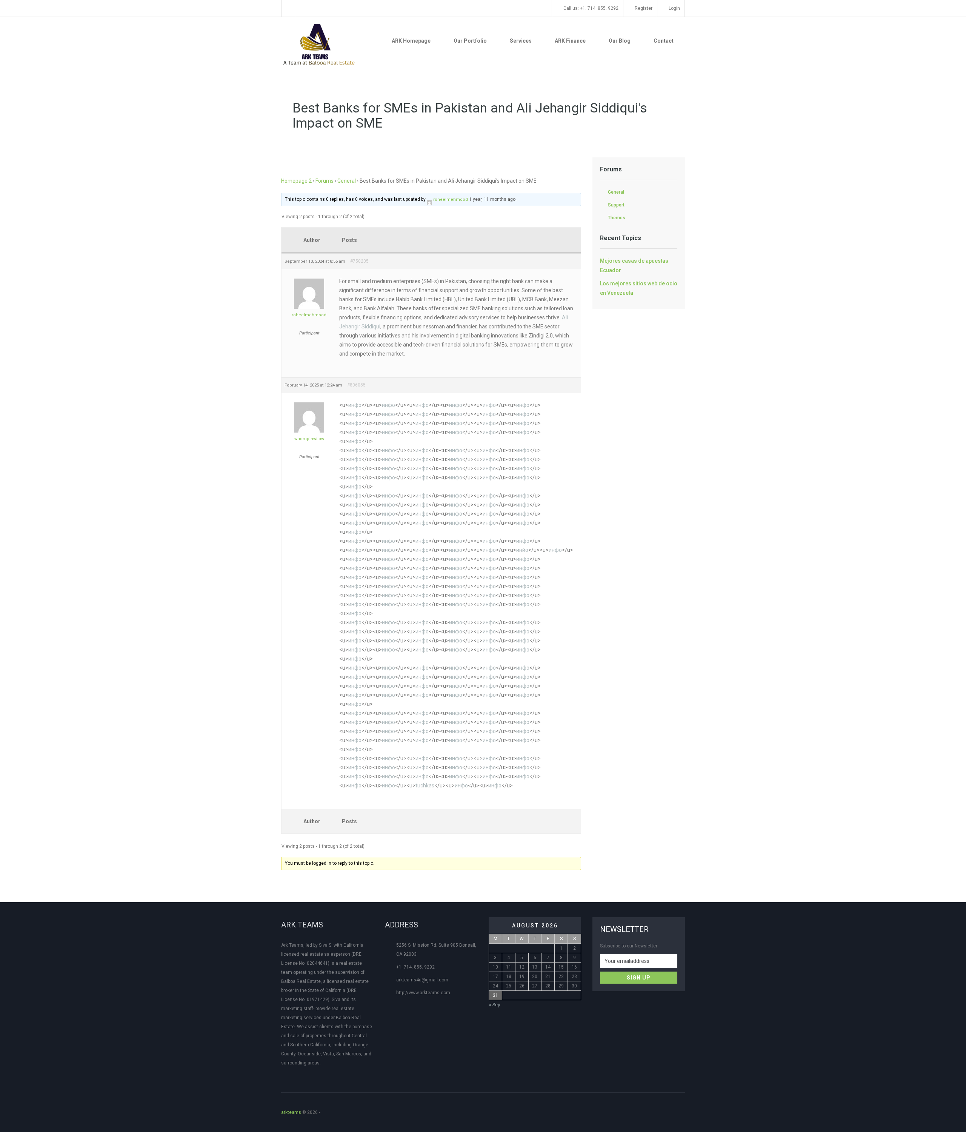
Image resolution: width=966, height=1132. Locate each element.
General (346, 181)
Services (521, 41)
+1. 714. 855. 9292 (415, 967)
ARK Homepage (411, 41)
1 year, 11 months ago (492, 199)
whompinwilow (309, 438)
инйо (522, 550)
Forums (324, 181)
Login (674, 8)
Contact (664, 41)
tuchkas (424, 785)
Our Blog (620, 41)
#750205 (359, 261)
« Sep (494, 1004)
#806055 (356, 385)
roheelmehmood (450, 199)
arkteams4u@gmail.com (422, 980)
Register (643, 8)
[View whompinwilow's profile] (309, 402)
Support (616, 205)
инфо (354, 405)
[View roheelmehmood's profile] (429, 201)
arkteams (291, 1112)
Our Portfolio (470, 41)
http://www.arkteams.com (423, 992)
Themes (616, 217)
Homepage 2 (296, 181)
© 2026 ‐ (302, 1112)
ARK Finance (570, 41)
